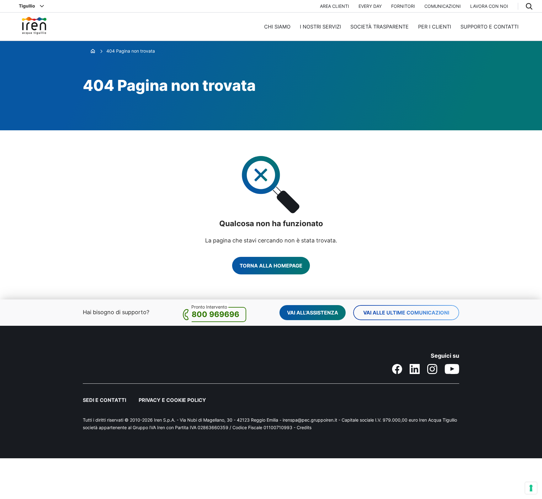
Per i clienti (434, 26)
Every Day (370, 6)
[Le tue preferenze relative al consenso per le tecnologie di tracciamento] (531, 488)
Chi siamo (277, 26)
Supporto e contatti (489, 26)
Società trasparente (379, 26)
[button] (529, 6)
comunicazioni (442, 6)
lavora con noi (489, 6)
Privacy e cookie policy (172, 400)
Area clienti (334, 6)
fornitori (403, 6)
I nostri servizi (320, 26)
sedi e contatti (104, 400)
